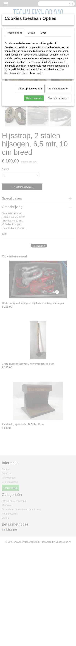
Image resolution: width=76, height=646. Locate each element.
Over (43, 32)
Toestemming (15, 32)
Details (31, 32)
